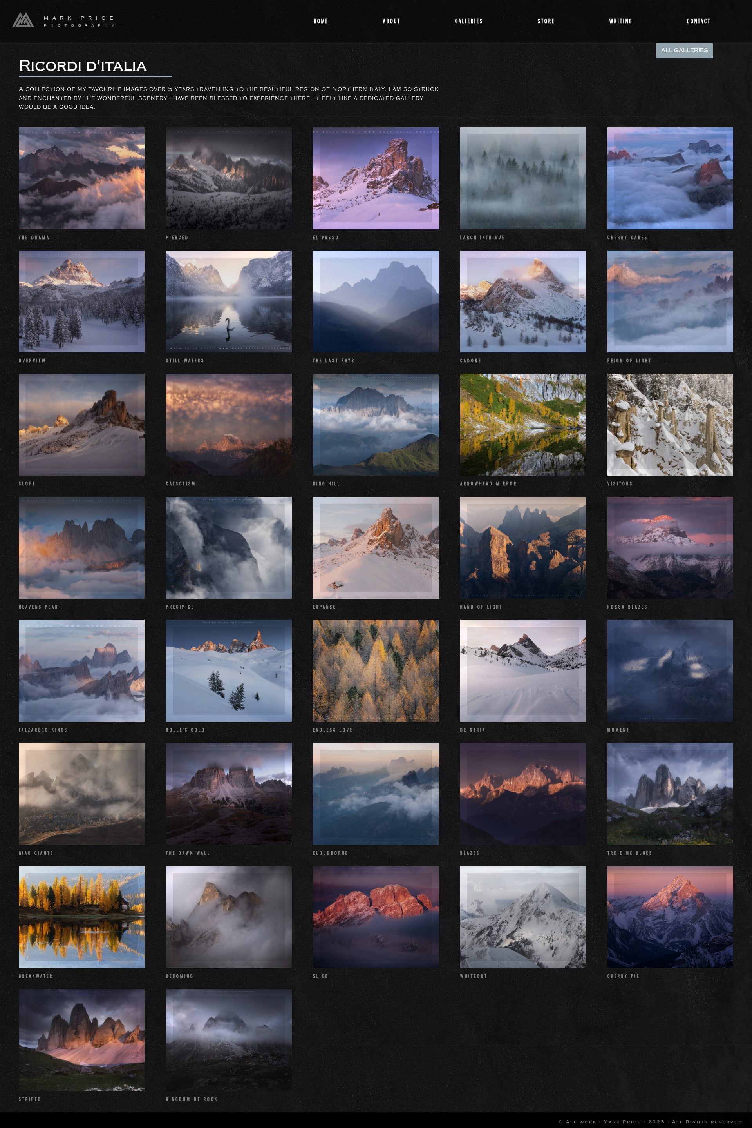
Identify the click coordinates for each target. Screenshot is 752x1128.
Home (321, 21)
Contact (699, 21)
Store (546, 21)
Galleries (469, 21)
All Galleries (684, 50)
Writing (621, 21)
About (392, 21)
